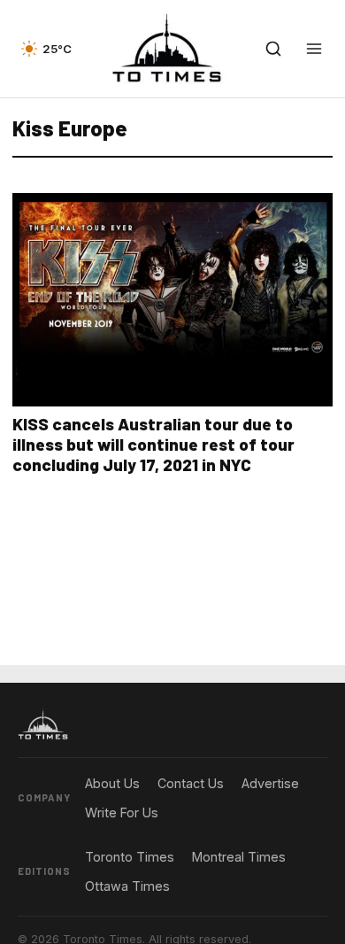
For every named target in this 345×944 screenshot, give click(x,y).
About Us (112, 783)
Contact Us (190, 783)
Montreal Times (239, 856)
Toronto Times (129, 856)
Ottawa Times (127, 886)
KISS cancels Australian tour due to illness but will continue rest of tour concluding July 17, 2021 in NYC (153, 444)
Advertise (270, 783)
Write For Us (121, 812)
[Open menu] (314, 48)
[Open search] (273, 48)
